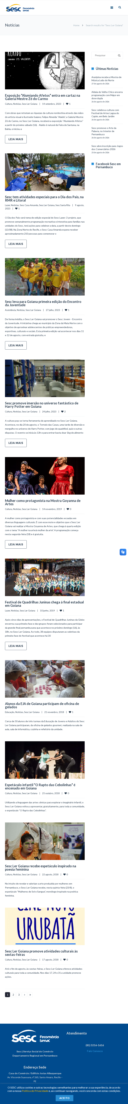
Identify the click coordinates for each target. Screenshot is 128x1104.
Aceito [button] (64, 1097)
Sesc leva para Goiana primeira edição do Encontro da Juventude (43, 303)
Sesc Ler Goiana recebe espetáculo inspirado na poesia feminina (40, 867)
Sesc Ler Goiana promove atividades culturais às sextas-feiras (41, 952)
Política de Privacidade (35, 1090)
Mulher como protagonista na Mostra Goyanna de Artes (42, 502)
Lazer (7, 205)
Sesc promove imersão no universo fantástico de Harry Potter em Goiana (41, 404)
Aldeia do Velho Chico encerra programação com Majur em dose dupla (107, 95)
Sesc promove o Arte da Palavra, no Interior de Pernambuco (104, 131)
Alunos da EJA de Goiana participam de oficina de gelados (42, 705)
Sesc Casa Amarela (29, 205)
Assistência (10, 310)
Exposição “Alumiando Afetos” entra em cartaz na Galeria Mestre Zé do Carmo (42, 97)
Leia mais (15, 139)
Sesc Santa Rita (63, 205)
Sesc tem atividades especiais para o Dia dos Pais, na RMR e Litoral (44, 198)
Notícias (17, 104)
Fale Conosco (95, 1050)
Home (76, 25)
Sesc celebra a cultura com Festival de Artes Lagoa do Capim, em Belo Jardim (105, 113)
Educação (9, 712)
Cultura (8, 104)
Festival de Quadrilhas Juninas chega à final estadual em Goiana (44, 603)
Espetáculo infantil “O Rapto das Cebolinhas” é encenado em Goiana (40, 786)
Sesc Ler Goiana (29, 104)
